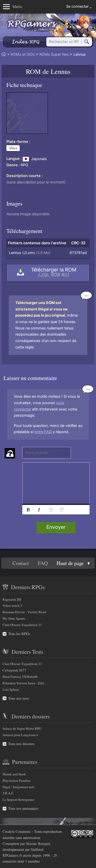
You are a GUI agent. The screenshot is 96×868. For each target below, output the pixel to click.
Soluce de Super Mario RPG (22, 728)
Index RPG (25, 41)
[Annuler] (51, 509)
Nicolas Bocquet (38, 843)
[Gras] (28, 509)
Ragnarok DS (12, 599)
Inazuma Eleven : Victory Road (24, 612)
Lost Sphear (11, 689)
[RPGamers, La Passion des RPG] (32, 25)
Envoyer (56, 527)
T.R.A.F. (8, 793)
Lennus (60, 71)
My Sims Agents (14, 618)
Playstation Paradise (16, 780)
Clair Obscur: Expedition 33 (22, 624)
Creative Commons (17, 831)
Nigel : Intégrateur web (18, 787)
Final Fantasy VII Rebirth (20, 676)
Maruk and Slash (14, 774)
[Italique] (39, 509)
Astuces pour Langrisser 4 (20, 735)
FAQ (43, 563)
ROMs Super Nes (54, 54)
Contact (21, 563)
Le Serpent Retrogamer (18, 799)
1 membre (32, 861)
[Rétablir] (62, 509)
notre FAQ (43, 432)
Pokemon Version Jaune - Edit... (24, 683)
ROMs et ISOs (23, 54)
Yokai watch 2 (12, 605)
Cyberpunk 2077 (14, 670)
